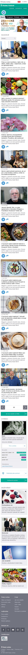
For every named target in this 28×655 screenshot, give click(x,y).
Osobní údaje (10, 649)
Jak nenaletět (6, 561)
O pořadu (4, 419)
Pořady (16, 17)
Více (23, 17)
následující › (25, 407)
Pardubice (23, 455)
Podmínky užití (18, 649)
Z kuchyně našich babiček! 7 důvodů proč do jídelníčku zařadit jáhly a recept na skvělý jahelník (13, 318)
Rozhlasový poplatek (20, 611)
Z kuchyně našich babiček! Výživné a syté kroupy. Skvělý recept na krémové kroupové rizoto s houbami (13, 245)
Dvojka (24, 457)
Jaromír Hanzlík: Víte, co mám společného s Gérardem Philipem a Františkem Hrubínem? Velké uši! (12, 209)
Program (11, 8)
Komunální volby (6, 602)
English (3, 651)
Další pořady (6, 487)
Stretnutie (5, 533)
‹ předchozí (3, 407)
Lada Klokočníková (7, 466)
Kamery (25, 8)
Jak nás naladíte (19, 600)
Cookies (3, 649)
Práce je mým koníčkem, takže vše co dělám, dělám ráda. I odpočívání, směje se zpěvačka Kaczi (13, 63)
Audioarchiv (18, 8)
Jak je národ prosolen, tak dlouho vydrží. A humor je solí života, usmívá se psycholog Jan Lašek (13, 391)
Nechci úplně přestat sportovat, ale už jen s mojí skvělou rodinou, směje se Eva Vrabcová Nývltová (13, 172)
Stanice (3, 604)
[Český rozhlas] (5, 2)
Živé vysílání (4, 614)
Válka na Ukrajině (6, 600)
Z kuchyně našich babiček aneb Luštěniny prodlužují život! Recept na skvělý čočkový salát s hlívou (13, 281)
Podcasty (4, 618)
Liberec (24, 459)
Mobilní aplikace (5, 621)
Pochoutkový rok (7, 505)
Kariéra (17, 606)
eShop (3, 606)
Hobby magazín (6, 583)
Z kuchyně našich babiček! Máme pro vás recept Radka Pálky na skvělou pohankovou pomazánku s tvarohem (13, 354)
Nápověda (17, 602)
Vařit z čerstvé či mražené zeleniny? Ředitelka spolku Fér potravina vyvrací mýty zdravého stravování (13, 100)
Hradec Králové (21, 452)
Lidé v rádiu (18, 604)
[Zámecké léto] (14, 25)
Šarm (3, 436)
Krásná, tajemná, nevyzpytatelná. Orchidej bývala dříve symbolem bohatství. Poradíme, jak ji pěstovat (12, 136)
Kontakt (17, 609)
